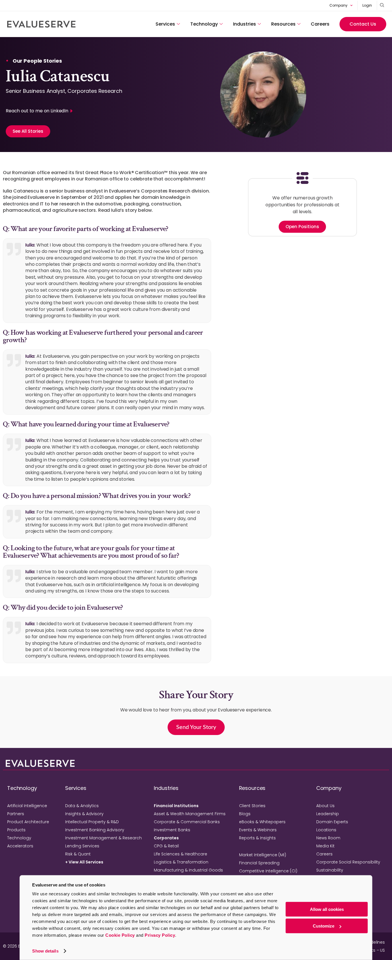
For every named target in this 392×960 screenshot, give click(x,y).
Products (16, 830)
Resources (283, 24)
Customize (323, 926)
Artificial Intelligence (27, 806)
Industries (244, 24)
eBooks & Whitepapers (262, 822)
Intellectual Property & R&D (92, 822)
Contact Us (363, 24)
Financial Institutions (176, 806)
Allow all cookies (327, 909)
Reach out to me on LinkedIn (37, 110)
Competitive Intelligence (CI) (268, 871)
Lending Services (82, 846)
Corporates (166, 838)
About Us (325, 806)
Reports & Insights (257, 838)
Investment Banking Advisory (94, 830)
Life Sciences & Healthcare (180, 854)
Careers (320, 24)
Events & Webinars (258, 830)
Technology (204, 24)
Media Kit (325, 846)
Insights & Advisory (84, 814)
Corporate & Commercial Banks (187, 822)
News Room (328, 838)
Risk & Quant (78, 854)
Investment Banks (172, 830)
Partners (15, 814)
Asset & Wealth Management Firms (190, 814)
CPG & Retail (166, 846)
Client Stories (252, 806)
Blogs (245, 814)
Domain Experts (332, 822)
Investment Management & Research (103, 838)
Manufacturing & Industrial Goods (188, 870)
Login (367, 5)
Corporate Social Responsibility (348, 862)
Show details (45, 951)
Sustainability (329, 870)
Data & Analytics (82, 806)
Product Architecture (28, 822)
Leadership (327, 814)
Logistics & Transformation (181, 862)
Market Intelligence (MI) (262, 855)
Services (165, 24)
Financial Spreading (259, 863)
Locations (326, 830)
